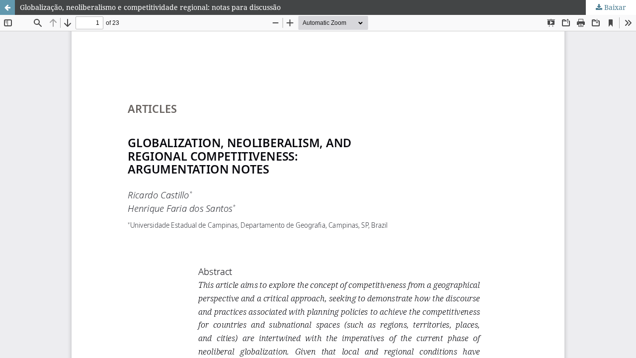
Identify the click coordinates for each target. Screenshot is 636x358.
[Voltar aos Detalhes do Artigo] (7, 7)
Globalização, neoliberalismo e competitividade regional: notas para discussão (150, 7)
